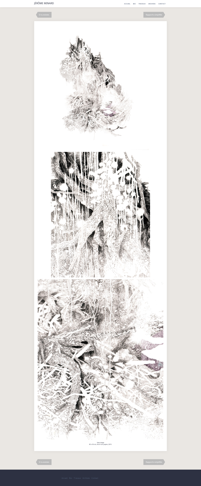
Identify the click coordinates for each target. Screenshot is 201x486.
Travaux (142, 4)
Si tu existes (44, 14)
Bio (134, 4)
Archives (152, 4)
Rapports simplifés (154, 14)
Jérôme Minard (44, 3)
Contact (162, 4)
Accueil (127, 4)
